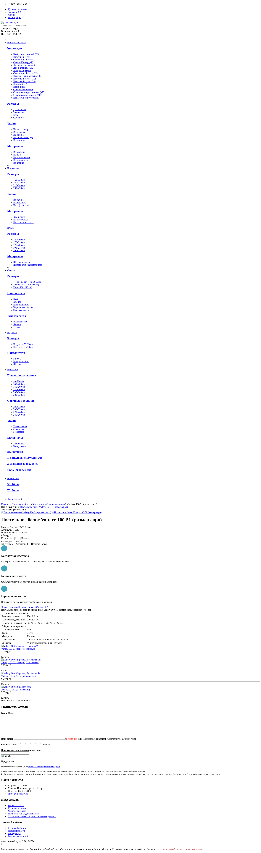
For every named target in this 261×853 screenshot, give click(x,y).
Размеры (13, 103)
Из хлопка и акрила (23, 222)
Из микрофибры (21, 129)
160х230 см (19, 182)
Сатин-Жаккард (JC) (23, 62)
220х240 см (19, 185)
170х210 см (19, 242)
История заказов (16, 830)
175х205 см (19, 245)
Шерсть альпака (21, 262)
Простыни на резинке (21, 375)
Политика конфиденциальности (24, 813)
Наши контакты (16, 805)
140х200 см (19, 384)
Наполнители (16, 293)
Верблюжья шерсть (23, 307)
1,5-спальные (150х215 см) (24, 457)
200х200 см (19, 392)
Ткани (11, 123)
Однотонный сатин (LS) (25, 73)
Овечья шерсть (21, 310)
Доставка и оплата (17, 808)
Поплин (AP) (20, 84)
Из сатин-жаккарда (23, 137)
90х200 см (18, 381)
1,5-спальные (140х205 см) (27, 282)
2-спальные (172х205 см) (26, 284)
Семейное (18, 117)
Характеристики (9, 607)
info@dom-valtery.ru (18, 793)
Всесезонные (20, 321)
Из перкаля (19, 132)
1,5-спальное (19, 109)
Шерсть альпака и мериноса (27, 265)
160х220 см (19, 180)
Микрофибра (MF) (22, 70)
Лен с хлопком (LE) (23, 67)
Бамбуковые (19, 446)
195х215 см (19, 247)
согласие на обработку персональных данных (180, 849)
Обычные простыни (20, 400)
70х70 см (13, 490)
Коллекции (14, 48)
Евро (15, 115)
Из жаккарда (19, 202)
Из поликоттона (21, 157)
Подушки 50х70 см (23, 344)
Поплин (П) (19, 87)
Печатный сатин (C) (23, 57)
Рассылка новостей (18, 836)
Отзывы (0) (42, 607)
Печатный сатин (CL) (24, 78)
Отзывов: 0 (22, 544)
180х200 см (19, 389)
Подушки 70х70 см (23, 347)
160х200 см (19, 386)
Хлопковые (19, 217)
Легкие (17, 324)
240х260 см (19, 414)
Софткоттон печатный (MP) (27, 95)
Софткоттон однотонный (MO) (29, 92)
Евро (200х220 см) (22, 287)
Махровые (18, 432)
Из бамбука (19, 152)
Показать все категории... (26, 97)
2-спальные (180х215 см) (23, 463)
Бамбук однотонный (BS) (26, 54)
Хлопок (17, 302)
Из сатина (18, 134)
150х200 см (19, 239)
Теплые (17, 327)
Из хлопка (18, 163)
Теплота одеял (16, 315)
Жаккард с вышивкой (24, 65)
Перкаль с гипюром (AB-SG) (28, 76)
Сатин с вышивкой (23, 89)
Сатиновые (19, 429)
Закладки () (14, 833)
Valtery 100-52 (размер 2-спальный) (19, 676)
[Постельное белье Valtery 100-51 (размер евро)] (43, 507)
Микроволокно (21, 304)
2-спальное (19, 112)
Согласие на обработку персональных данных (32, 816)
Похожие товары (27, 607)
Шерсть (17, 364)
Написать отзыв (39, 544)
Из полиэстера (20, 160)
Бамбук (17, 299)
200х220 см (19, 250)
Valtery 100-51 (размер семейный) (18, 648)
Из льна (17, 154)
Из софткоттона (21, 205)
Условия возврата (17, 811)
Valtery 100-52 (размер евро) (15, 689)
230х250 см (19, 188)
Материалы (15, 146)
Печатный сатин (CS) (24, 81)
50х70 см (13, 484)
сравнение (18, 541)
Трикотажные (20, 426)
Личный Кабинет (17, 828)
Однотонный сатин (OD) (26, 59)
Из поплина (19, 140)
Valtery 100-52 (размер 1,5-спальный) (20, 662)
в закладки (6, 541)
